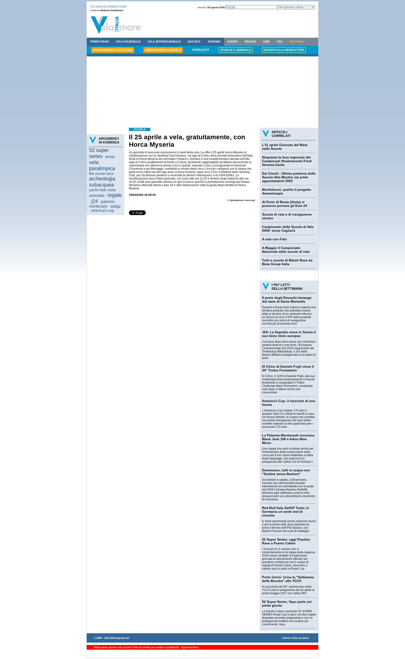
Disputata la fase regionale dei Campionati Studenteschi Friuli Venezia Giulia (287, 161)
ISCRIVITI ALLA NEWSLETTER (284, 50)
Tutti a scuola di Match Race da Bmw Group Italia (287, 262)
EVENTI (233, 41)
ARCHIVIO (296, 41)
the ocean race (101, 174)
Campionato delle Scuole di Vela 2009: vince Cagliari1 (288, 228)
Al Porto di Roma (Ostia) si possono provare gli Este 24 (284, 204)
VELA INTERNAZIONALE (164, 41)
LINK (266, 41)
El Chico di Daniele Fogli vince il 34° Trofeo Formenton (288, 368)
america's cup (102, 210)
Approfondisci (189, 647)
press (110, 157)
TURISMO (214, 41)
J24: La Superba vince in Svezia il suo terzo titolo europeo (289, 334)
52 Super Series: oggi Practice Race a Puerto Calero (286, 541)
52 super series (99, 153)
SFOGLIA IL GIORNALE (235, 50)
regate (114, 195)
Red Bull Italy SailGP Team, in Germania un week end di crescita (285, 511)
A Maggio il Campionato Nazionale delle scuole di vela (286, 249)
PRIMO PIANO (99, 41)
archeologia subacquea (102, 182)
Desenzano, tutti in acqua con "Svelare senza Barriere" (286, 472)
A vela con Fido (274, 239)
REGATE (250, 41)
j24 (94, 201)
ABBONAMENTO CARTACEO (112, 50)
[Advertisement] (202, 92)
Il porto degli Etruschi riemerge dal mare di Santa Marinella (286, 299)
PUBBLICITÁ (200, 49)
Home (287, 638)
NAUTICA (194, 41)
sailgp (115, 206)
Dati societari (301, 638)
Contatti (110, 6)
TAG (279, 41)
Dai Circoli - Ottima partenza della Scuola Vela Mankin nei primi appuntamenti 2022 (288, 177)
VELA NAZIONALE (128, 41)
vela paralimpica (102, 165)
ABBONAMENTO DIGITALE (163, 50)
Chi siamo (96, 6)
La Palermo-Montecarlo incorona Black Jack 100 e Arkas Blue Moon (288, 439)
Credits (121, 6)
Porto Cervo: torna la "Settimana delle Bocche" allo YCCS (288, 579)
